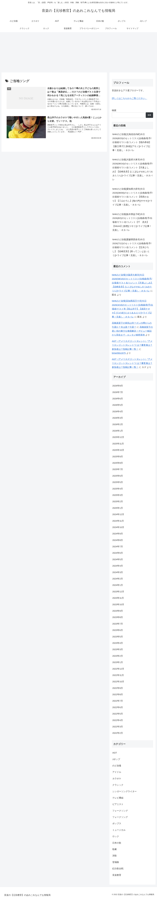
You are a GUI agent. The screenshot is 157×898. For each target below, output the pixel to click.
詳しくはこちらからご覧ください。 (129, 98)
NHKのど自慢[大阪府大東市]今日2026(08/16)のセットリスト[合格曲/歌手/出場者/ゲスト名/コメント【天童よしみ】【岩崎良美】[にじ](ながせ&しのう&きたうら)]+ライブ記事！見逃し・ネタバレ (132, 169)
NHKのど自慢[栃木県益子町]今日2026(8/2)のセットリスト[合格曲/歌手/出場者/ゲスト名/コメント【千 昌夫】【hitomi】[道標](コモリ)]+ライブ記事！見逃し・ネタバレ (132, 222)
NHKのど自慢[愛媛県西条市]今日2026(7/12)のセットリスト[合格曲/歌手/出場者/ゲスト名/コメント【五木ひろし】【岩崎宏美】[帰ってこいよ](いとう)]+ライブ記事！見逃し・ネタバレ (131, 247)
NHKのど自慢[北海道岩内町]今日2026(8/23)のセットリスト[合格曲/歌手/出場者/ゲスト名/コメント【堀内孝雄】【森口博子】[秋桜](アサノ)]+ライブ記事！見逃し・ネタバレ (131, 142)
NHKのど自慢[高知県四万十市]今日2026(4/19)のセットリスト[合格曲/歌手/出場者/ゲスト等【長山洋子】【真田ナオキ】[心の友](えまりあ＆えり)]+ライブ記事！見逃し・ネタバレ (132, 309)
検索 (114, 110)
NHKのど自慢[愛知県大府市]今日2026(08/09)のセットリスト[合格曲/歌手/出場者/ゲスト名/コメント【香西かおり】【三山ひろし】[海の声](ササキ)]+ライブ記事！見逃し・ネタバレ (132, 197)
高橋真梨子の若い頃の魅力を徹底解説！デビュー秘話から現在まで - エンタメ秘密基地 (132, 331)
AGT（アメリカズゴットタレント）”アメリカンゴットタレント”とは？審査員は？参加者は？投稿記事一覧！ (132, 345)
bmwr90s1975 (119, 353)
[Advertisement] (78, 52)
